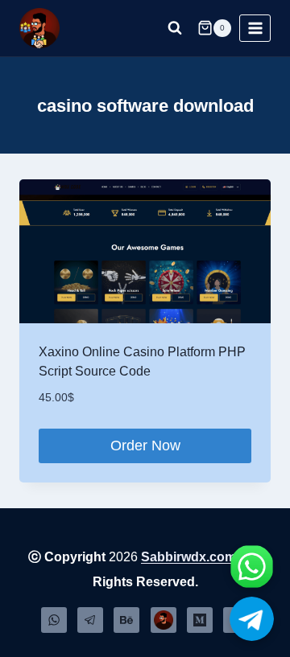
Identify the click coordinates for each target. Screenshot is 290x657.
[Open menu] (255, 27)
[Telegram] (90, 620)
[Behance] (126, 620)
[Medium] (200, 620)
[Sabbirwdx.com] (163, 620)
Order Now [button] (145, 445)
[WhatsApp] (54, 620)
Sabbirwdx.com (188, 557)
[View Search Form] (174, 28)
